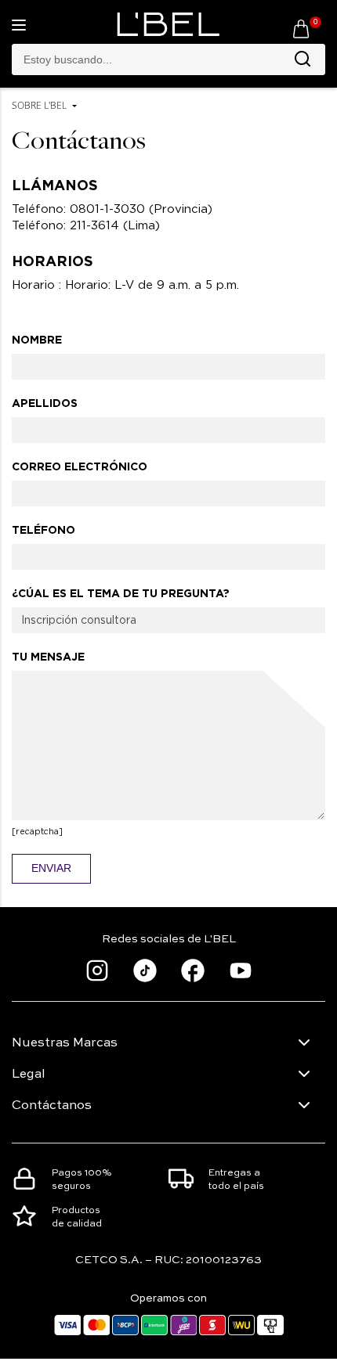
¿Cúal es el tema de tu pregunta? (121, 593)
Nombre (37, 339)
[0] (301, 28)
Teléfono (43, 530)
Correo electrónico (79, 466)
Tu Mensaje (48, 656)
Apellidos (45, 403)
